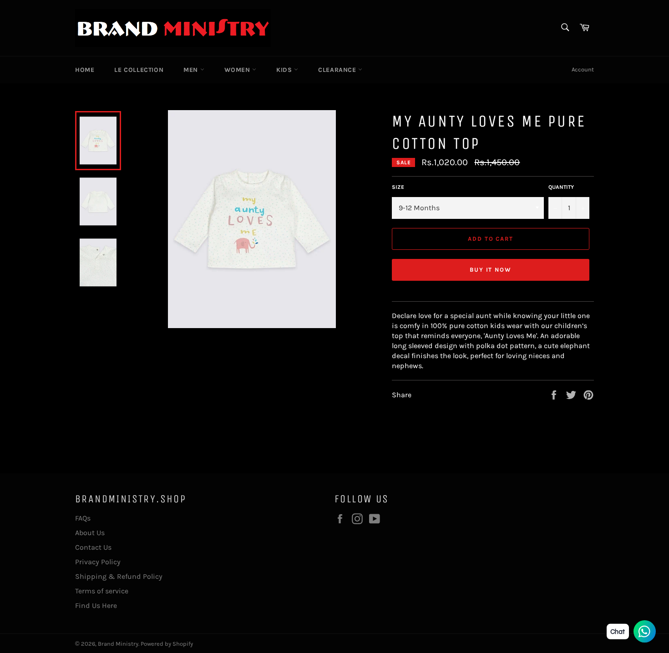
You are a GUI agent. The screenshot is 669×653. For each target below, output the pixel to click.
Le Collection (138, 70)
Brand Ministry (118, 643)
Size (398, 187)
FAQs (83, 518)
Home (84, 70)
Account (583, 69)
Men (191, 70)
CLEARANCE (338, 70)
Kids (285, 70)
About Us (90, 532)
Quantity (561, 187)
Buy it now (491, 269)
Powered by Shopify (167, 643)
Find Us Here (96, 605)
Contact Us (93, 547)
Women (238, 70)
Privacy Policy (98, 561)
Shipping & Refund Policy (118, 576)
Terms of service (101, 591)
